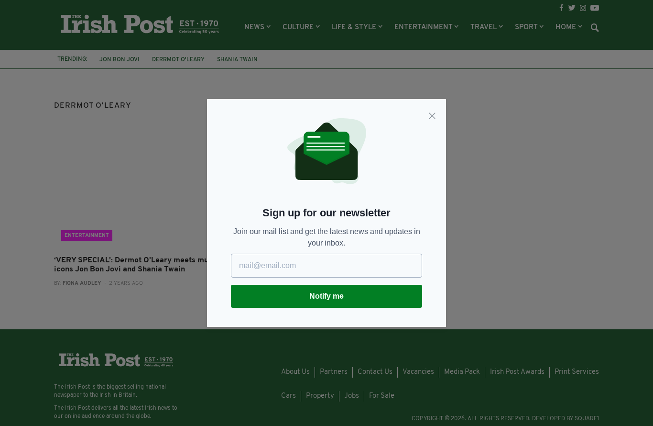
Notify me (326, 296)
